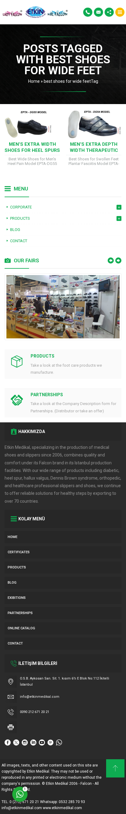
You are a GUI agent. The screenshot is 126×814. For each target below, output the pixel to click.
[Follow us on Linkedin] (33, 742)
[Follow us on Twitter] (16, 742)
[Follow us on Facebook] (8, 742)
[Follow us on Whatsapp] (59, 742)
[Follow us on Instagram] (25, 742)
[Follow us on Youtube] (42, 742)
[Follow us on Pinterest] (50, 742)
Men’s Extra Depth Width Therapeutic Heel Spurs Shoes (94, 150)
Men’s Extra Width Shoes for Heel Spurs (32, 147)
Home (34, 81)
